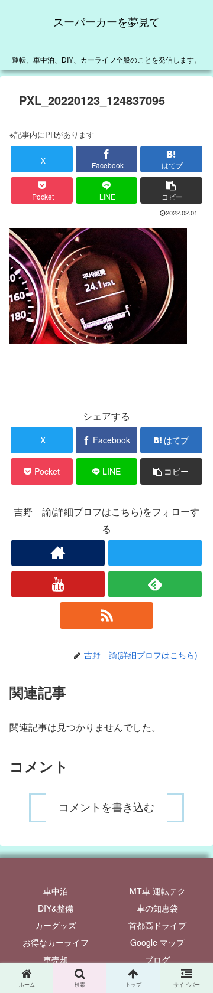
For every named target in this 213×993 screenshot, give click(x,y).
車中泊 (55, 891)
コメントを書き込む (106, 808)
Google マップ (157, 942)
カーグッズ (55, 925)
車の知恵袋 (157, 908)
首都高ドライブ (157, 925)
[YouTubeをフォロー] (57, 584)
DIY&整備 (55, 908)
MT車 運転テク (158, 891)
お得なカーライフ (55, 942)
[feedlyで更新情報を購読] (154, 584)
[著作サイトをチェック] (57, 553)
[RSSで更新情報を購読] (106, 615)
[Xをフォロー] (154, 553)
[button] (171, 190)
